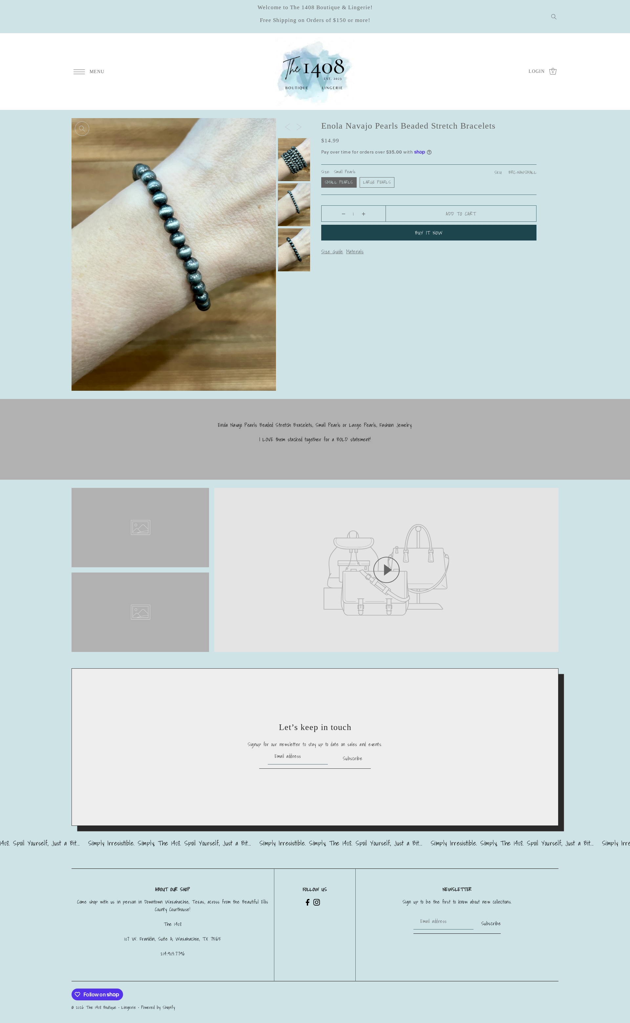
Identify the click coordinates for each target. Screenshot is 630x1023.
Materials (355, 251)
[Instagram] (316, 902)
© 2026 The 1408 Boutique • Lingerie (104, 1007)
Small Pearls (339, 182)
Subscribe (352, 758)
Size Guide (332, 251)
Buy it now (429, 233)
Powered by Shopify (158, 1007)
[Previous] (287, 127)
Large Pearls (377, 182)
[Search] (554, 16)
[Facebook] (307, 902)
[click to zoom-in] (82, 128)
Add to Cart (461, 214)
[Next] (299, 127)
